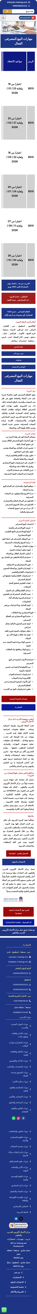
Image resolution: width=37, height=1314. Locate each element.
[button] (3, 17)
